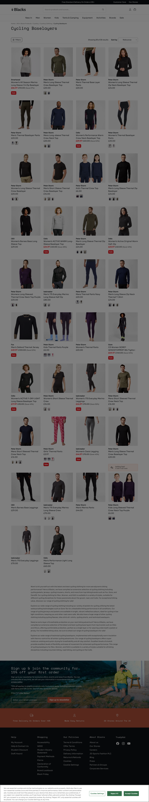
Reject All (114, 794)
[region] (74, 793)
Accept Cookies (131, 794)
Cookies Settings (97, 794)
